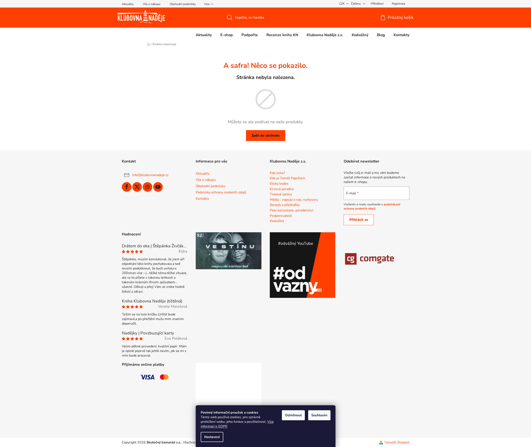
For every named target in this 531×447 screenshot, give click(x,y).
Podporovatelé (281, 216)
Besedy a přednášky (285, 205)
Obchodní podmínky (183, 4)
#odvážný (277, 221)
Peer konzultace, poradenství (291, 210)
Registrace (398, 4)
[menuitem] (204, 35)
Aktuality (128, 4)
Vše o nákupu (151, 4)
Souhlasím (319, 415)
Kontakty (202, 198)
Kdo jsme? (277, 173)
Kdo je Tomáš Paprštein (287, 178)
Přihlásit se (358, 219)
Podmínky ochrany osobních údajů (221, 192)
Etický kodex (279, 184)
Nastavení (212, 437)
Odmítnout (293, 415)
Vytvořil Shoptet (397, 442)
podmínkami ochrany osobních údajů (372, 206)
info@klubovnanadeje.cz (150, 175)
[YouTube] (158, 187)
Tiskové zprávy (281, 194)
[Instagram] (147, 187)
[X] (137, 187)
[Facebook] (126, 187)
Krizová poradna (282, 189)
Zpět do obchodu (266, 135)
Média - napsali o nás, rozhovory (294, 200)
